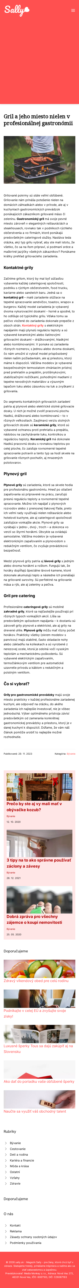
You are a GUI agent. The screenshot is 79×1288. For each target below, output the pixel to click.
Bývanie (71, 753)
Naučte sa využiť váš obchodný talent (35, 1111)
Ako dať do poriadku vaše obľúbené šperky (39, 1081)
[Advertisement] (39, 58)
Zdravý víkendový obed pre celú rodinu (36, 981)
